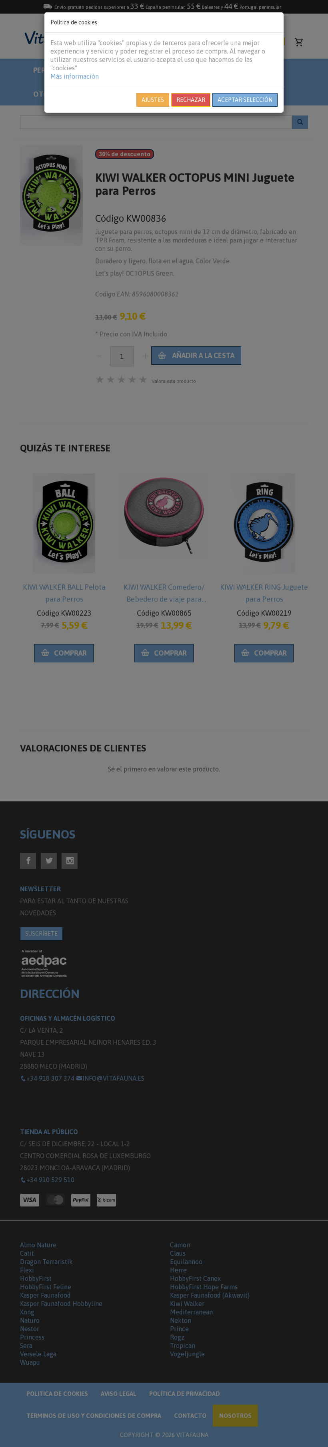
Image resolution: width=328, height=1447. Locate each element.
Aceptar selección (245, 100)
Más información (74, 76)
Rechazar (190, 100)
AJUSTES (153, 100)
